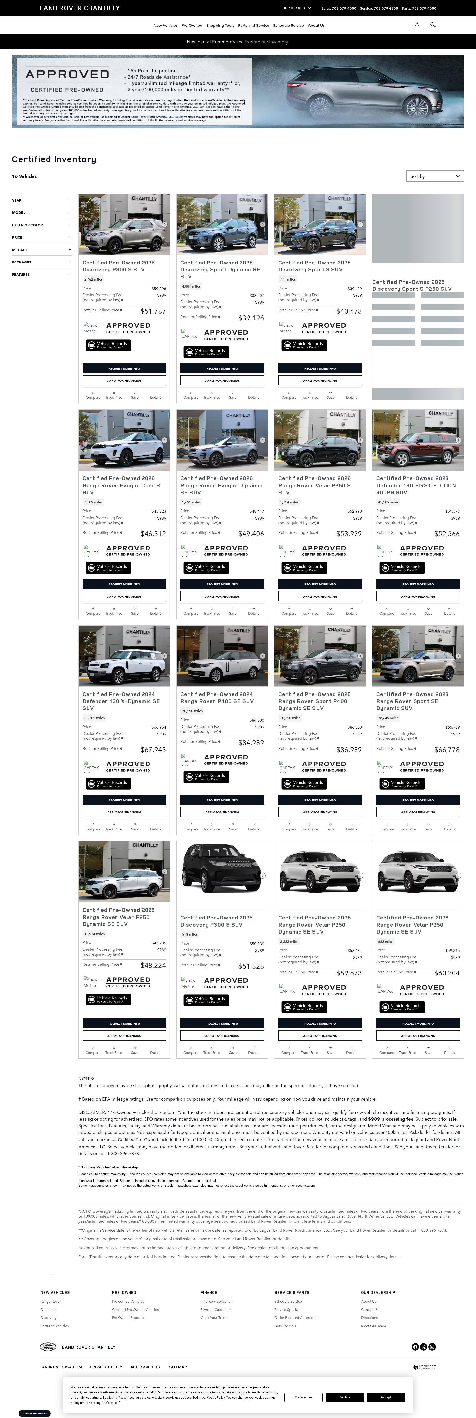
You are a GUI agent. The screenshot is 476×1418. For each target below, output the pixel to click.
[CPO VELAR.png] (238, 91)
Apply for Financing (124, 380)
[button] (124, 279)
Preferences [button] (110, 1403)
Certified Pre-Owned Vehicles (135, 1309)
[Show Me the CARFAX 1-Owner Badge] (93, 328)
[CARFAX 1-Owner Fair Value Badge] (93, 551)
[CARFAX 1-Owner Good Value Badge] (190, 335)
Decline (345, 1397)
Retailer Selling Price (101, 309)
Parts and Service (253, 25)
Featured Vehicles (55, 1325)
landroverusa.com (61, 1367)
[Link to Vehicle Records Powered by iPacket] (108, 345)
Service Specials (287, 1309)
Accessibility (146, 1367)
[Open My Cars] (416, 25)
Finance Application (217, 1301)
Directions (369, 1317)
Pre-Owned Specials (128, 1317)
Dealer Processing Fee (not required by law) (102, 297)
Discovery (49, 1317)
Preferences (304, 1397)
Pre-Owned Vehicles (128, 1301)
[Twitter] (423, 1347)
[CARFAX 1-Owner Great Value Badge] (190, 551)
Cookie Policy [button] (216, 1397)
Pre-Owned (191, 25)
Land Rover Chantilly (89, 1347)
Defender (48, 1309)
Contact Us (369, 1309)
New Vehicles (165, 25)
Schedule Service (288, 25)
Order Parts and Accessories (296, 1317)
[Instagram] (432, 1347)
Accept (386, 1397)
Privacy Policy (106, 1367)
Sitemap (178, 1367)
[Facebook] (415, 1347)
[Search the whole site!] (433, 25)
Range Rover (51, 1301)
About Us (316, 25)
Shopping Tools (220, 25)
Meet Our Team (373, 1325)
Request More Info (124, 368)
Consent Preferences (35, 1413)
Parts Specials (285, 1325)
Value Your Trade (214, 1317)
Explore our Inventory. (266, 41)
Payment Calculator (216, 1309)
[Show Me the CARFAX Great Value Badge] (93, 982)
